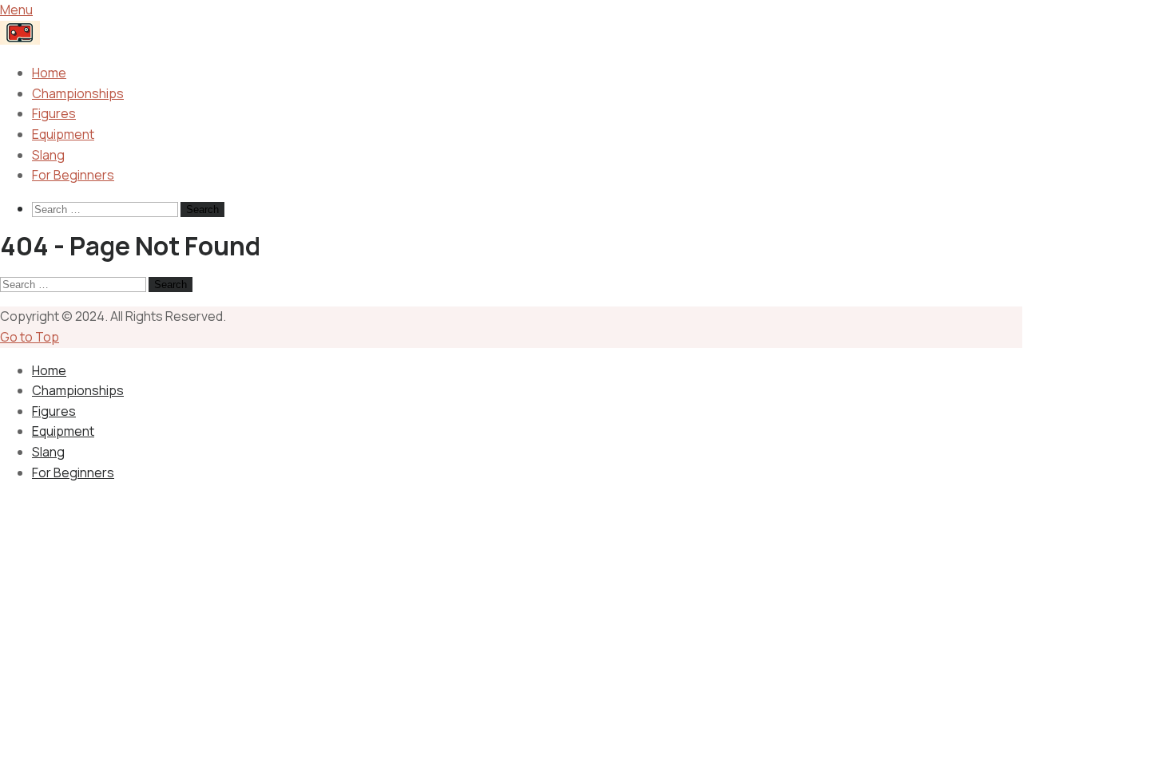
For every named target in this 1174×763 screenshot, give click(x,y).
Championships (78, 93)
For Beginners (73, 175)
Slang (48, 155)
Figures (54, 113)
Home (49, 72)
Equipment (63, 134)
